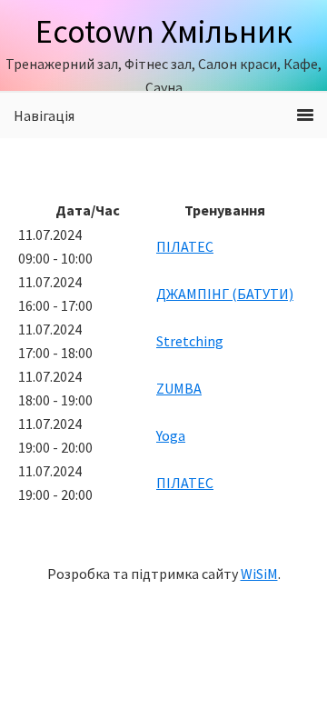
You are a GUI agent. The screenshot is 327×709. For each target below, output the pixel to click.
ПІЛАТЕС (184, 246)
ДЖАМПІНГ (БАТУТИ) (224, 294)
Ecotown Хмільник (163, 31)
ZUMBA (179, 388)
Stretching (189, 341)
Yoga (170, 435)
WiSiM (259, 573)
